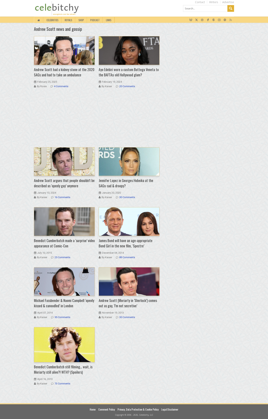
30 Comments (127, 197)
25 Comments (62, 257)
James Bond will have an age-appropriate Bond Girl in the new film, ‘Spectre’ (125, 243)
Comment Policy (106, 409)
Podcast (95, 20)
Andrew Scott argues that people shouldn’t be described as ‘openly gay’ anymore (64, 183)
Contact (200, 2)
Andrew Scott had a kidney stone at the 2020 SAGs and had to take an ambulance (64, 72)
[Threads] (213, 20)
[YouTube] (219, 20)
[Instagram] (202, 20)
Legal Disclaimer (169, 409)
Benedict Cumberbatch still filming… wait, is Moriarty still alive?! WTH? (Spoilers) (63, 369)
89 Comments (127, 257)
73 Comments (62, 383)
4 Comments (61, 86)
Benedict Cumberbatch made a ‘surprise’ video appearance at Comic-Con (64, 243)
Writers (213, 2)
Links (108, 20)
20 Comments (127, 86)
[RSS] (230, 20)
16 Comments (62, 197)
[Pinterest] (224, 20)
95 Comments (62, 317)
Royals (68, 20)
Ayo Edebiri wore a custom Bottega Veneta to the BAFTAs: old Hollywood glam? (129, 72)
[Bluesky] (190, 20)
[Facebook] (207, 20)
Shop (81, 20)
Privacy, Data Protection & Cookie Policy (138, 409)
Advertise (228, 2)
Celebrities (52, 20)
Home (93, 409)
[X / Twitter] (196, 20)
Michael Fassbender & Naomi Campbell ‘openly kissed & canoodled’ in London (64, 303)
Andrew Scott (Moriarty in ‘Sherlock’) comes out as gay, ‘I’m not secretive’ (128, 303)
